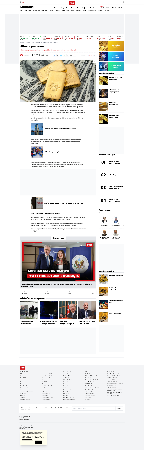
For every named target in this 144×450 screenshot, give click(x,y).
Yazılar (90, 8)
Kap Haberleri (36, 10)
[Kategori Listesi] (123, 2)
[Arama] (21, 2)
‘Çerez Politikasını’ (38, 437)
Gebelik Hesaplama (112, 381)
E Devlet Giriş (45, 383)
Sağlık (84, 8)
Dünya (63, 8)
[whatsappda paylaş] (64, 55)
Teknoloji (96, 8)
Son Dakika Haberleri (25, 372)
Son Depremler (45, 387)
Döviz (25, 10)
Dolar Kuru (22, 395)
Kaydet (119, 408)
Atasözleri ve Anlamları (112, 372)
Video (108, 8)
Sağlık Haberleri (24, 385)
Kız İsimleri (87, 399)
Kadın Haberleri (24, 387)
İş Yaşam (51, 10)
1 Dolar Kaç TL (66, 393)
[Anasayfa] (22, 368)
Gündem (56, 8)
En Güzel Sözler (88, 391)
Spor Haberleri (23, 381)
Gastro (103, 8)
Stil (113, 8)
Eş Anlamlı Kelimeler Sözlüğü (92, 387)
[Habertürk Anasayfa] (72, 2)
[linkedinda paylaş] (61, 55)
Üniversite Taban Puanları (91, 376)
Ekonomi (27, 7)
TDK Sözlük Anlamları (90, 374)
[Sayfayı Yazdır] (71, 55)
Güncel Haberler (24, 378)
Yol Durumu (45, 391)
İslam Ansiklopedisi (90, 381)
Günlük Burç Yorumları (47, 385)
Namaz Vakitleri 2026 (47, 374)
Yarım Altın (66, 385)
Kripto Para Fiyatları (25, 399)
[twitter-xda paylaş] (57, 55)
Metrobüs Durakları (89, 393)
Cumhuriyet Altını (67, 389)
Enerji (67, 10)
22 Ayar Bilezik (66, 391)
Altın (21, 10)
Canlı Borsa (45, 372)
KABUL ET (38, 442)
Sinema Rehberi (46, 393)
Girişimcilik (78, 10)
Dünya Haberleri (24, 383)
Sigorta (84, 10)
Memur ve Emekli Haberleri (26, 391)
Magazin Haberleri (24, 379)
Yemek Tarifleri (67, 372)
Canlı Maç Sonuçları (68, 397)
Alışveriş (100, 10)
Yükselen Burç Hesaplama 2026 (115, 383)
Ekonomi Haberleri (24, 376)
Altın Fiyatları (23, 393)
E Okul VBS (44, 381)
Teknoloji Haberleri (24, 389)
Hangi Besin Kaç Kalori (90, 385)
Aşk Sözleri (66, 378)
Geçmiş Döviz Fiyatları (112, 387)
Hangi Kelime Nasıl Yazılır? (91, 389)
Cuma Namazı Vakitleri (47, 376)
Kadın (79, 8)
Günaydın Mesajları (68, 379)
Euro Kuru (22, 397)
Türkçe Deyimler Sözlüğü (113, 374)
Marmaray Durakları (90, 395)
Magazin (73, 8)
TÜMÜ (100, 213)
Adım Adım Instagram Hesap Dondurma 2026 (114, 389)
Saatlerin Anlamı (67, 376)
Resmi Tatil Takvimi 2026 (113, 395)
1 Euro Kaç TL (66, 395)
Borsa (30, 10)
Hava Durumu (45, 389)
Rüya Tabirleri (88, 378)
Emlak (72, 10)
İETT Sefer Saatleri (111, 379)
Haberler (22, 42)
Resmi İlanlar (119, 8)
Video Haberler (88, 372)
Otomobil (57, 10)
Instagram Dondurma (47, 397)
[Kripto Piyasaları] (111, 56)
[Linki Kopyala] (74, 55)
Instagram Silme (46, 399)
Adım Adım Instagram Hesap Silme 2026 (114, 393)
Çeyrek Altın (66, 383)
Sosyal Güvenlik (92, 10)
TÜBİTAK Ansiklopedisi (90, 383)
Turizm (63, 10)
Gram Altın (66, 381)
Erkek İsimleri (88, 397)
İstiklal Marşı (45, 379)
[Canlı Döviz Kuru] (111, 66)
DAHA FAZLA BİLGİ (27, 442)
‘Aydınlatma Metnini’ (27, 439)
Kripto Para (44, 10)
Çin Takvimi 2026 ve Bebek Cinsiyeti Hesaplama (113, 376)
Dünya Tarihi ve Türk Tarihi (91, 379)
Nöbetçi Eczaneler (46, 378)
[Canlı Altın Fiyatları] (111, 46)
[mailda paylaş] (67, 55)
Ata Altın (65, 387)
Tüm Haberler (107, 10)
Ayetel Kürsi (66, 374)
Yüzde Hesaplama (111, 385)
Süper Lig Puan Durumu (69, 399)
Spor (67, 8)
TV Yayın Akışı (45, 395)
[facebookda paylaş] (54, 55)
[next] (95, 313)
